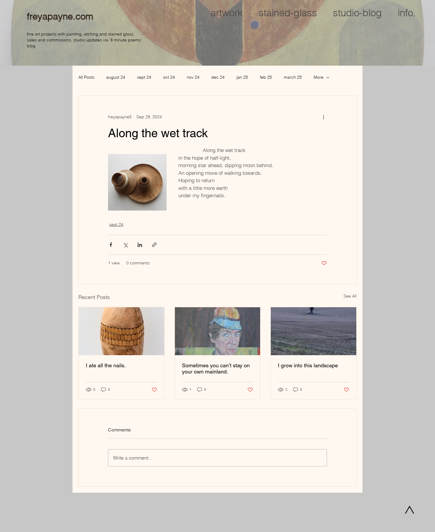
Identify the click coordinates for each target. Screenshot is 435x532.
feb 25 (266, 77)
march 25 (293, 77)
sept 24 (144, 77)
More (318, 77)
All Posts (86, 77)
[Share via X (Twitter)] (125, 245)
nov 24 (193, 77)
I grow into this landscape (308, 365)
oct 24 (169, 77)
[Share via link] (154, 245)
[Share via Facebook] (111, 245)
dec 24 (218, 77)
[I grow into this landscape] (313, 331)
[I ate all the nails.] (121, 331)
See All (350, 296)
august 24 (115, 77)
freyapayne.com (60, 16)
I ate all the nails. (106, 365)
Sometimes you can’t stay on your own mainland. (216, 368)
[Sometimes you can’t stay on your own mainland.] (217, 331)
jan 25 (242, 77)
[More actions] (323, 116)
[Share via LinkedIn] (140, 245)
